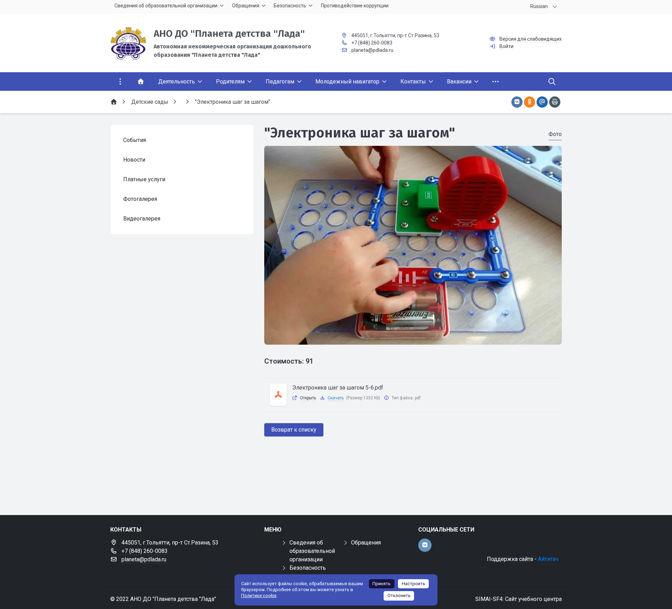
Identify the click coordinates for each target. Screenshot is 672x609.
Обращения (366, 542)
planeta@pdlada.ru (372, 50)
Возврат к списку (293, 429)
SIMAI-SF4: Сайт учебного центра (518, 599)
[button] (413, 338)
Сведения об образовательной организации (312, 551)
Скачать (336, 397)
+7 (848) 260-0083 (371, 43)
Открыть (308, 397)
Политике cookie (258, 595)
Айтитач (548, 559)
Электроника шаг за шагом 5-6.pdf (337, 387)
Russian (539, 6)
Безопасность (307, 567)
